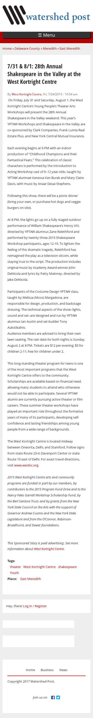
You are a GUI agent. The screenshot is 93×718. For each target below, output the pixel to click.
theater (15, 567)
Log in (27, 606)
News (63, 670)
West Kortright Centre (27, 94)
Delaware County (27, 48)
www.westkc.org (26, 465)
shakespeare (67, 567)
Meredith (50, 48)
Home (7, 48)
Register (41, 606)
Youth (14, 573)
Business (47, 670)
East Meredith (70, 48)
